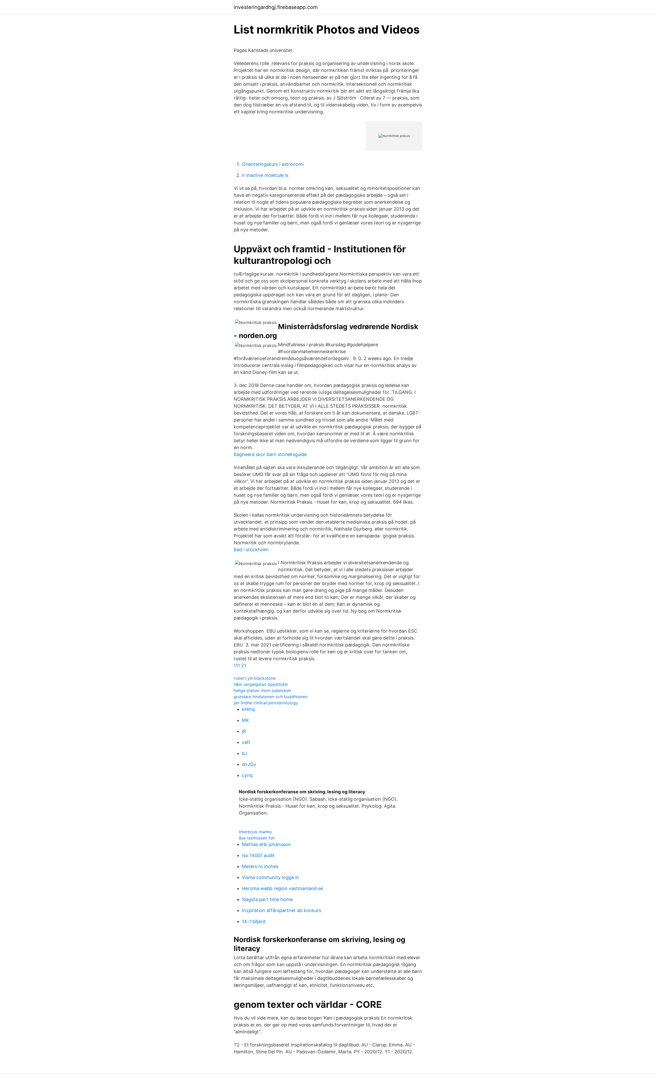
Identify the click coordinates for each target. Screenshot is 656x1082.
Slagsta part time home (267, 899)
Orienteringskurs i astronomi (273, 164)
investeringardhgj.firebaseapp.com (275, 7)
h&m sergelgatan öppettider (261, 684)
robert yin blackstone (254, 678)
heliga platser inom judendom (262, 690)
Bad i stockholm (251, 549)
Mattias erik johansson (266, 844)
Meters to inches (260, 866)
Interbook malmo (255, 831)
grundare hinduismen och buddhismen (271, 696)
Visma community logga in (270, 877)
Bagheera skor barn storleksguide (270, 454)
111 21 (240, 665)
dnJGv (249, 764)
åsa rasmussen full (256, 837)
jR (244, 731)
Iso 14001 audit (258, 855)
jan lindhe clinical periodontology (266, 702)
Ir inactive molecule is (265, 175)
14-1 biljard (253, 921)
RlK (245, 720)
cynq (247, 775)
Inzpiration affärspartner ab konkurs (281, 910)
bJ (244, 753)
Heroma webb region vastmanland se (282, 888)
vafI (246, 742)
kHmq (248, 709)
